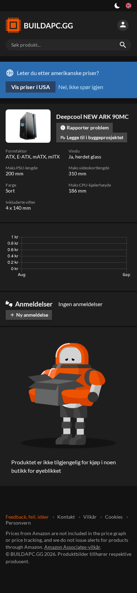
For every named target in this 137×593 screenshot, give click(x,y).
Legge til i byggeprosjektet (91, 137)
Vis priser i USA (30, 86)
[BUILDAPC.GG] (39, 25)
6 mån (85, 239)
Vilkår (90, 517)
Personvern (18, 523)
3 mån (65, 239)
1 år (104, 239)
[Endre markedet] (128, 5)
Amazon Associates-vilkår (72, 547)
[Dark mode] (117, 5)
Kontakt (66, 517)
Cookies (114, 517)
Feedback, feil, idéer (27, 517)
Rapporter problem (84, 127)
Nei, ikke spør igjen (80, 86)
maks (122, 239)
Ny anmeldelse (28, 315)
